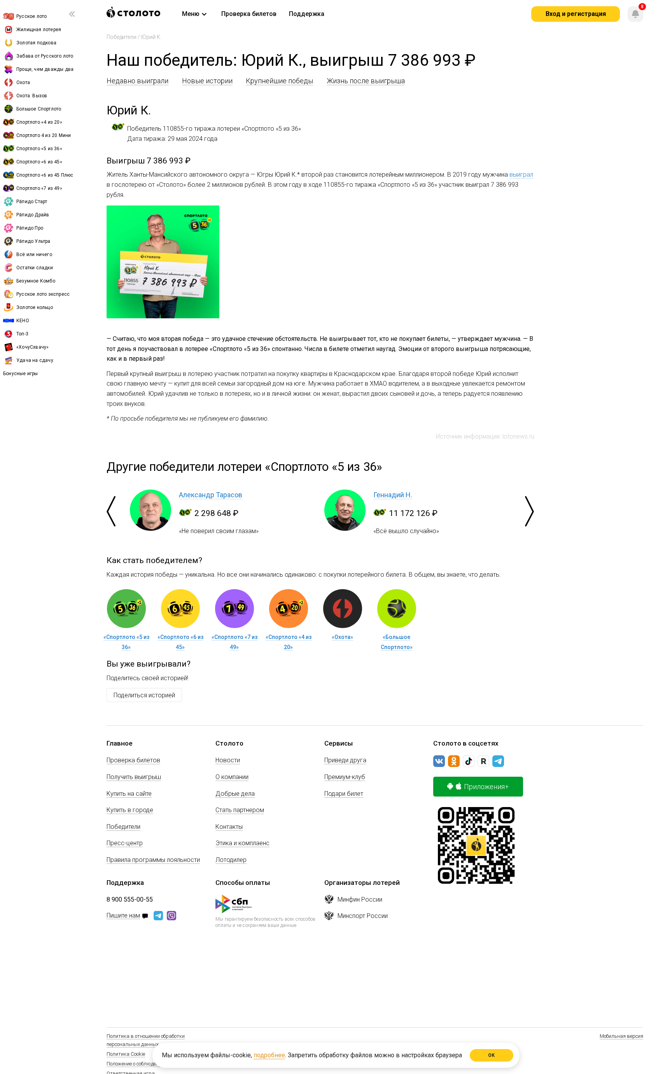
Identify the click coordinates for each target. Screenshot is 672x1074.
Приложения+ (486, 787)
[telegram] (498, 761)
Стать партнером (239, 810)
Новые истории (207, 81)
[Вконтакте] (439, 761)
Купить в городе (130, 810)
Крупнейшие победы (279, 81)
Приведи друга (345, 760)
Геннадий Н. (392, 495)
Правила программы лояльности (153, 859)
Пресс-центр (125, 843)
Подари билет (343, 793)
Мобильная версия (621, 1036)
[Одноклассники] (454, 761)
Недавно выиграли (137, 81)
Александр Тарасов (210, 495)
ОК (491, 1055)
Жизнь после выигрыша (366, 81)
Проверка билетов (133, 760)
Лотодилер (231, 859)
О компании (231, 777)
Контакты (229, 826)
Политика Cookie (126, 1054)
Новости (227, 760)
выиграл (521, 174)
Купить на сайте (129, 793)
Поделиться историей (144, 695)
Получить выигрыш (134, 777)
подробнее (269, 1055)
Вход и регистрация (576, 14)
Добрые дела (235, 793)
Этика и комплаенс (242, 843)
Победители (121, 37)
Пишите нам (123, 916)
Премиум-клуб (344, 777)
